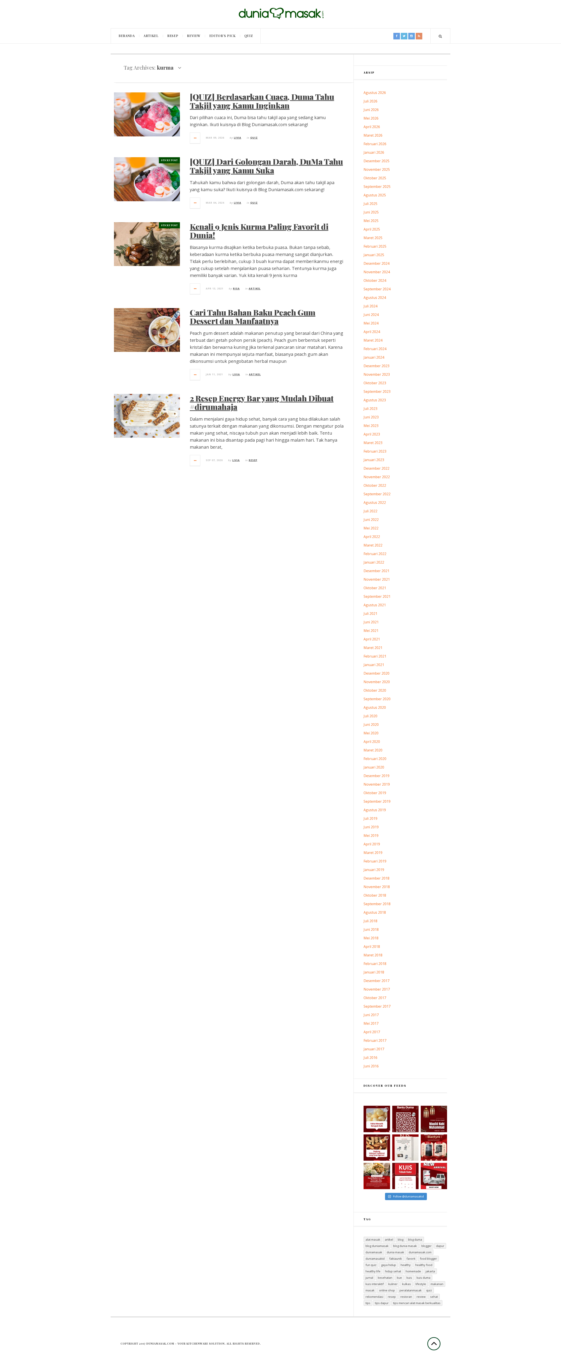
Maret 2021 (373, 647)
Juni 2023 (371, 417)
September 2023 (377, 391)
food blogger (428, 1259)
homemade (413, 1271)
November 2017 (377, 989)
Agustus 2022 (375, 502)
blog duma (415, 1239)
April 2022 (372, 536)
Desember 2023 (376, 365)
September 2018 (377, 903)
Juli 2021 (370, 613)
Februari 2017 (375, 1040)
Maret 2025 (373, 237)
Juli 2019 (370, 818)
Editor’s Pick (222, 36)
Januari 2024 (374, 357)
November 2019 (377, 784)
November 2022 (377, 476)
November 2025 (377, 169)
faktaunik (395, 1259)
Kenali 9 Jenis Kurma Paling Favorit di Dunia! (259, 230)
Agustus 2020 (375, 707)
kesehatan (385, 1278)
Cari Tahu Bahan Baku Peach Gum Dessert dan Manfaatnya (252, 316)
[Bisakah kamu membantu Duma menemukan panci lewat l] (405, 1119)
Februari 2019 (375, 861)
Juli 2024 (370, 306)
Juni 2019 (371, 827)
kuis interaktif (375, 1284)
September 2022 (377, 494)
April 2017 (372, 1032)
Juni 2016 (371, 1066)
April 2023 (372, 434)
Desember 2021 (376, 570)
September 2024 (377, 289)
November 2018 (377, 886)
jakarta (430, 1271)
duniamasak (374, 1252)
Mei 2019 (371, 835)
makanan (437, 1284)
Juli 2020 (370, 716)
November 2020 (377, 681)
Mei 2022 (371, 528)
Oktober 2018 (375, 895)
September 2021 (377, 596)
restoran (406, 1297)
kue (399, 1278)
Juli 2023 (370, 408)
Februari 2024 (375, 348)
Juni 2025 (371, 212)
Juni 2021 (371, 622)
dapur (440, 1246)
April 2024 (372, 331)
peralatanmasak (410, 1290)
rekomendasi (374, 1297)
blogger (426, 1246)
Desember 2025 (376, 161)
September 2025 (377, 186)
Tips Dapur (382, 1303)
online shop (387, 1290)
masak (370, 1290)
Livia (237, 137)
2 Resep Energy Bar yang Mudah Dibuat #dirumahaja (262, 402)
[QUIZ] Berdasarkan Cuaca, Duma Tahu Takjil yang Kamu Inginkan (262, 101)
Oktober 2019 (375, 792)
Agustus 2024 (375, 297)
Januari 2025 (374, 254)
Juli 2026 (370, 101)
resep (392, 1297)
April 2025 (372, 229)
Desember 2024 (376, 263)
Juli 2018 (370, 921)
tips (368, 1303)
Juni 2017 (371, 1014)
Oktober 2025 (375, 178)
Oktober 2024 (375, 280)
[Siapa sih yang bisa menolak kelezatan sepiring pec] (377, 1176)
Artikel (151, 36)
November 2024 (377, 272)
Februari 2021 (375, 656)
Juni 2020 (371, 724)
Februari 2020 (375, 758)
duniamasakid (375, 1259)
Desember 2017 (376, 980)
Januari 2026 (374, 152)
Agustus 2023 (375, 400)
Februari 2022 (375, 553)
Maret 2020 (373, 750)
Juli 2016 (370, 1057)
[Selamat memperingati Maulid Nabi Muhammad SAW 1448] (434, 1119)
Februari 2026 (375, 143)
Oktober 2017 (375, 997)
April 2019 (372, 844)
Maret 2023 (373, 442)
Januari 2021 (374, 664)
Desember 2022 (376, 468)
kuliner (393, 1284)
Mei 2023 (371, 425)
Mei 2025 (371, 220)
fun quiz (371, 1265)
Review (193, 36)
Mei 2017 (371, 1023)
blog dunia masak (405, 1246)
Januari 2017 (374, 1049)
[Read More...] (195, 138)
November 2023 (377, 374)
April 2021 (372, 639)
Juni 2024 (371, 314)
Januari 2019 (374, 869)
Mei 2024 (371, 323)
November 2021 (377, 579)
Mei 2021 (371, 630)
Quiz (248, 36)
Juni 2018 (371, 929)
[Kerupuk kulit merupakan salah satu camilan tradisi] (377, 1119)
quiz (429, 1290)
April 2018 (372, 946)
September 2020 (377, 698)
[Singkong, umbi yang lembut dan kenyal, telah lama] (377, 1147)
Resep (172, 36)
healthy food (423, 1265)
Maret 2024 (373, 340)
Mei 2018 (371, 938)
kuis (409, 1278)
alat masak (373, 1239)
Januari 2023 (374, 459)
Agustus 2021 (375, 605)
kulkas (406, 1284)
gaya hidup (388, 1265)
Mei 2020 (371, 733)
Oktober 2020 (375, 690)
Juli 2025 (370, 203)
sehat (434, 1297)
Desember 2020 (376, 673)
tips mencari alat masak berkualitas (416, 1303)
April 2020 (372, 741)
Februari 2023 (375, 451)
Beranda (127, 36)
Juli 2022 (370, 511)
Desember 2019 (376, 775)
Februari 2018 (375, 963)
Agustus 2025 (375, 195)
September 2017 (377, 1006)
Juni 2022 (371, 519)
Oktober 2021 (375, 587)
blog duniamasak (377, 1246)
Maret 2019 (373, 852)
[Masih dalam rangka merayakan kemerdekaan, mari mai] (405, 1176)
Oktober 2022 (375, 485)
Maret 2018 (373, 955)
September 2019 (377, 801)
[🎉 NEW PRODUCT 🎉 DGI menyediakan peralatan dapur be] (434, 1176)
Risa (236, 288)
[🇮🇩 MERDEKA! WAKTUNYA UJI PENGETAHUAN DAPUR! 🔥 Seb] (405, 1147)
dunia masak (395, 1252)
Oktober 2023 (375, 383)
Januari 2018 (374, 972)
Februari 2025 (375, 246)
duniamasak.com (420, 1252)
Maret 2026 (373, 135)
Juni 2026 (371, 109)
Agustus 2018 (375, 912)
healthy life (373, 1271)
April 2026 (372, 126)
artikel (389, 1239)
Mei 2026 (371, 118)
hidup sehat (393, 1271)
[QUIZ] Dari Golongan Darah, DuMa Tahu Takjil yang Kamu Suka (266, 165)
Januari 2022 (374, 562)
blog (400, 1239)
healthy (406, 1265)
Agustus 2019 (375, 810)
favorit (411, 1259)
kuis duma (423, 1278)
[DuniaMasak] (280, 13)
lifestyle (420, 1284)
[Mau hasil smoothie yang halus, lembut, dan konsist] (434, 1147)
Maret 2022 (373, 545)
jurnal (369, 1278)
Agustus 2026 (375, 92)
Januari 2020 (374, 767)
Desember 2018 (376, 878)
